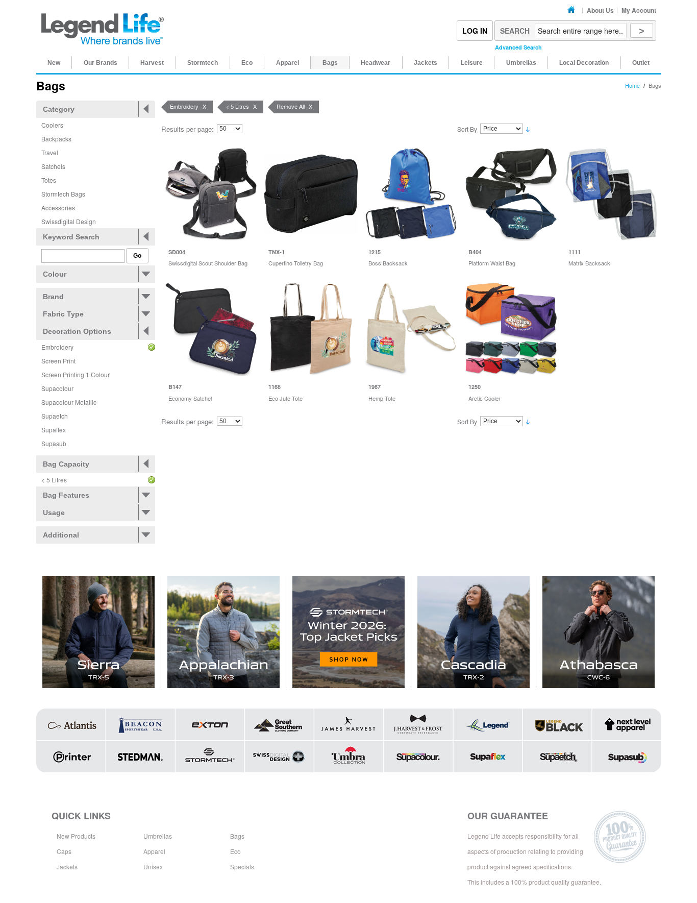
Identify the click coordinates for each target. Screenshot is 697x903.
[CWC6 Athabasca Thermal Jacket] (598, 632)
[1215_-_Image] (411, 194)
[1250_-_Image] (511, 328)
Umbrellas (157, 836)
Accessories (58, 207)
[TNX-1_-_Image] (311, 194)
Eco (235, 851)
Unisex (153, 866)
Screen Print (58, 360)
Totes (48, 180)
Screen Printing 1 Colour (75, 374)
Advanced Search (518, 47)
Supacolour (57, 388)
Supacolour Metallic (68, 402)
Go (137, 255)
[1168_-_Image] (311, 328)
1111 (574, 252)
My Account (638, 10)
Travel (49, 152)
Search (515, 31)
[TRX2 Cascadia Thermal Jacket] (473, 632)
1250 (474, 387)
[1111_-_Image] (611, 194)
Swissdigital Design (68, 221)
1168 (274, 387)
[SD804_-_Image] (211, 194)
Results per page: (187, 129)
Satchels (53, 166)
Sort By (467, 129)
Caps (64, 851)
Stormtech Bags (63, 193)
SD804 (176, 252)
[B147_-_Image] (211, 328)
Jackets (67, 866)
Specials (242, 866)
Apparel (154, 851)
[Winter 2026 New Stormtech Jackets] (348, 632)
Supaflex (53, 429)
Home (572, 10)
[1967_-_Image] (411, 328)
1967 (374, 387)
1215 (374, 252)
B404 (475, 252)
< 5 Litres (54, 479)
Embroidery (57, 347)
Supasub (53, 443)
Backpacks (56, 138)
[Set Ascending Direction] (528, 129)
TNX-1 (276, 252)
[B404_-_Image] (511, 194)
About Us (600, 10)
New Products (76, 836)
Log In (474, 31)
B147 (175, 387)
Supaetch (54, 415)
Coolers (52, 124)
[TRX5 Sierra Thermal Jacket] (98, 632)
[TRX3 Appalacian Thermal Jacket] (223, 632)
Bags (237, 836)
